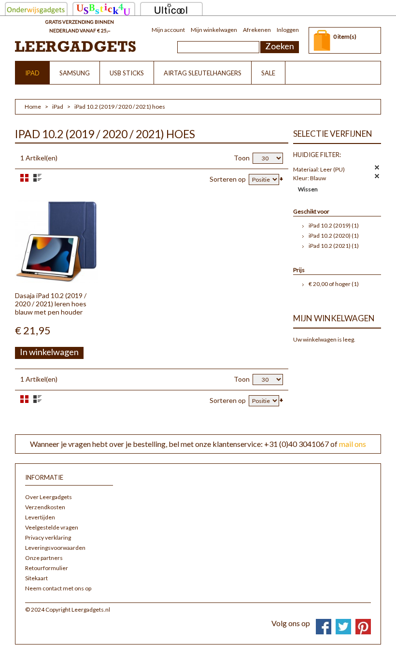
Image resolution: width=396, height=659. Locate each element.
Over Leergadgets (48, 497)
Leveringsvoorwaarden (55, 547)
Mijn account (168, 29)
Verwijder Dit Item (377, 167)
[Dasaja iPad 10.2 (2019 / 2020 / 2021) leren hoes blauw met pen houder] (56, 241)
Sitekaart (36, 578)
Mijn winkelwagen (214, 29)
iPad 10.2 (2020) (330, 235)
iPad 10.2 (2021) (330, 245)
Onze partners (44, 557)
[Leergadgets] (75, 46)
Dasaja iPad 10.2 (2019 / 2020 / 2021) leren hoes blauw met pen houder (50, 303)
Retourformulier (46, 568)
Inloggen (288, 29)
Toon (242, 158)
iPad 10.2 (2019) (330, 225)
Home (33, 106)
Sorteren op (228, 179)
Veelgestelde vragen (51, 527)
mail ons (352, 443)
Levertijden (40, 517)
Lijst (37, 178)
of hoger (330, 283)
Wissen (308, 189)
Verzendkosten (45, 507)
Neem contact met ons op (58, 588)
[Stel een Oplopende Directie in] (281, 178)
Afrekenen (257, 29)
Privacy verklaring (48, 537)
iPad (57, 106)
